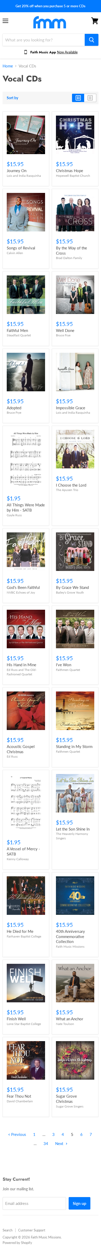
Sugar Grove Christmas (66, 1099)
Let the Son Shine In (73, 829)
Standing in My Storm (74, 746)
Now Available (67, 52)
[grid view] (78, 98)
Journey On (16, 170)
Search (7, 1230)
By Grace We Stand (72, 587)
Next (59, 1143)
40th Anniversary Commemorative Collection (70, 936)
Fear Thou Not (19, 1096)
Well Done (65, 330)
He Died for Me (20, 931)
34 (46, 1143)
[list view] (90, 98)
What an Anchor (69, 1018)
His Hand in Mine (21, 664)
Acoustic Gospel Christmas (21, 749)
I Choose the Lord (71, 485)
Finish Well (16, 1018)
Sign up (79, 1203)
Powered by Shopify (17, 1243)
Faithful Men (17, 330)
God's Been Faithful (23, 587)
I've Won (63, 664)
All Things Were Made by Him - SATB (26, 507)
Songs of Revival (21, 248)
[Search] (91, 40)
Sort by (12, 98)
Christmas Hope (69, 170)
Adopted (14, 407)
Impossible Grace (70, 407)
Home (8, 66)
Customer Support (31, 1230)
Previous (18, 1134)
